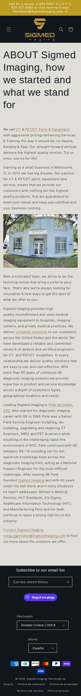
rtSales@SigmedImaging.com (41, 536)
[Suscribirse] (67, 582)
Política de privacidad (63, 684)
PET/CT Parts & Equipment (47, 129)
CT (18, 129)
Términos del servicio (30, 690)
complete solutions (31, 332)
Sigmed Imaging (31, 480)
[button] (8, 29)
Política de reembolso (32, 684)
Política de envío (58, 690)
